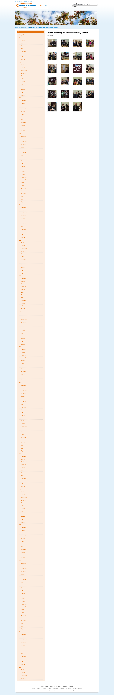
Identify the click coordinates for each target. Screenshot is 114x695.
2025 (20, 62)
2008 (20, 667)
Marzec (33, 27)
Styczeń (23, 59)
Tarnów (33, 688)
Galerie (25, 27)
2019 (20, 275)
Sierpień (23, 40)
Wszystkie (21, 35)
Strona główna (18, 1)
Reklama (30, 1)
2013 (29, 27)
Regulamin (58, 686)
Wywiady (53, 690)
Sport (49, 688)
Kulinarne (65, 690)
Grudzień (23, 65)
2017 (20, 347)
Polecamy (72, 690)
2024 (20, 97)
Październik (24, 70)
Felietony (46, 690)
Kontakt (25, 1)
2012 (20, 524)
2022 (20, 169)
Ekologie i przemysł (77, 688)
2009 (20, 631)
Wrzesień (23, 73)
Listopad (23, 67)
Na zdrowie (68, 688)
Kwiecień (23, 51)
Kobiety (59, 690)
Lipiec (22, 43)
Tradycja (62, 688)
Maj (22, 48)
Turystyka (55, 688)
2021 (20, 204)
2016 (20, 382)
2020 (20, 240)
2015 (20, 418)
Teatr (41, 690)
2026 (20, 37)
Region (38, 688)
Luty (22, 56)
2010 (20, 596)
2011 (20, 560)
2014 (20, 453)
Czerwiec (23, 45)
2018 (20, 311)
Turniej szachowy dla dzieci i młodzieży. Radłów (47, 27)
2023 (20, 133)
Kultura (44, 688)
